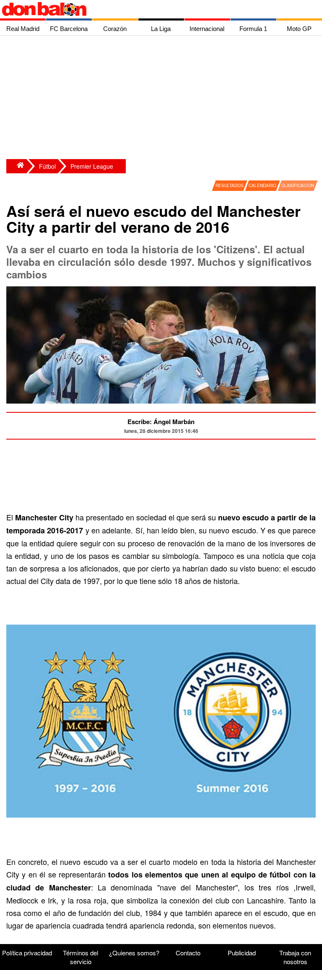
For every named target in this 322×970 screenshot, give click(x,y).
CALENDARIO (262, 185)
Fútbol (47, 166)
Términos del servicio (80, 957)
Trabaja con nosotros (295, 957)
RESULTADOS (230, 185)
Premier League (91, 166)
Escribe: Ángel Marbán (161, 421)
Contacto (188, 952)
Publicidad (242, 952)
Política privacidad (27, 952)
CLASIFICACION (297, 185)
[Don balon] (151, 9)
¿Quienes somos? (134, 952)
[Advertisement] (163, 98)
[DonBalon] (16, 166)
